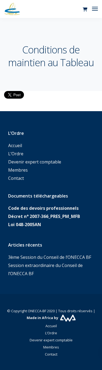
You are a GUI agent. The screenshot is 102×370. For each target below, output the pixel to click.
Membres (18, 170)
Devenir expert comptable (34, 162)
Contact (16, 178)
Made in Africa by (43, 317)
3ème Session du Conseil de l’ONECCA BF (49, 257)
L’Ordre (15, 154)
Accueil (15, 145)
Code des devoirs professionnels (43, 208)
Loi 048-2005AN (24, 225)
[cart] (85, 9)
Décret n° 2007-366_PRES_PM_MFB (44, 216)
